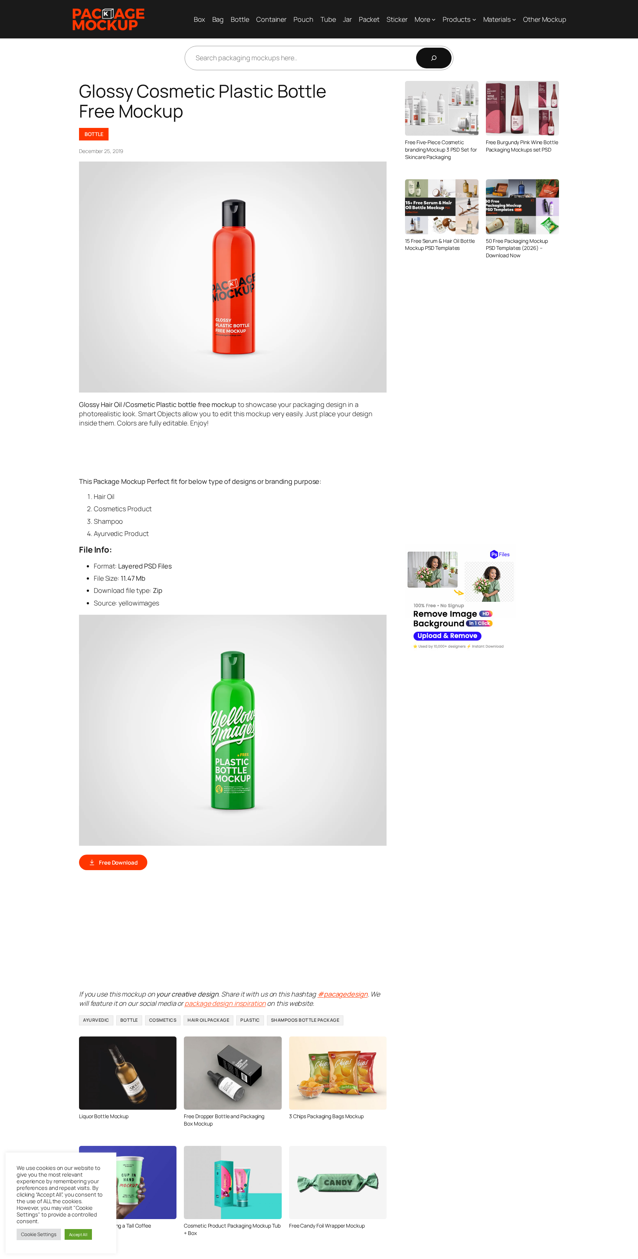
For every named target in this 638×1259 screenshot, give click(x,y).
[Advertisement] (213, 451)
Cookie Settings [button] (38, 1234)
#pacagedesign (343, 994)
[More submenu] (434, 19)
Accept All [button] (78, 1234)
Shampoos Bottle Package (305, 1020)
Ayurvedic (96, 1020)
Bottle (94, 134)
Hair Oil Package (208, 1020)
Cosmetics (163, 1020)
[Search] (434, 58)
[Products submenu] (474, 19)
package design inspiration (225, 1003)
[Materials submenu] (514, 19)
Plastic (250, 1020)
